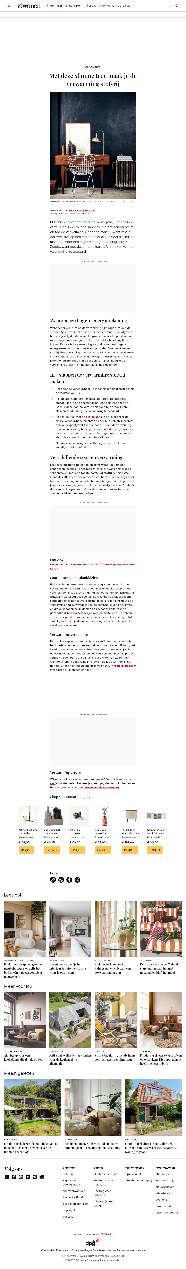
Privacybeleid (63, 1250)
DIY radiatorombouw (122, 665)
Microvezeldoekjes (79, 613)
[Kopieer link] (53, 880)
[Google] (7, 1177)
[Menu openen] (9, 6)
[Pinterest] (35, 1177)
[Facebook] (14, 1177)
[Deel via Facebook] (69, 880)
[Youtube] (28, 1177)
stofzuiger (93, 416)
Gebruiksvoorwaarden (104, 1250)
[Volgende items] (165, 860)
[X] (42, 1177)
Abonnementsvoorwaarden (131, 1250)
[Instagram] (21, 1177)
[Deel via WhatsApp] (61, 880)
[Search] (177, 6)
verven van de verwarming (101, 787)
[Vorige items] (160, 860)
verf (53, 783)
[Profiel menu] (171, 6)
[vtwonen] (29, 5)
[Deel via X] (77, 880)
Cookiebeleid (48, 1250)
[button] (81, 1250)
